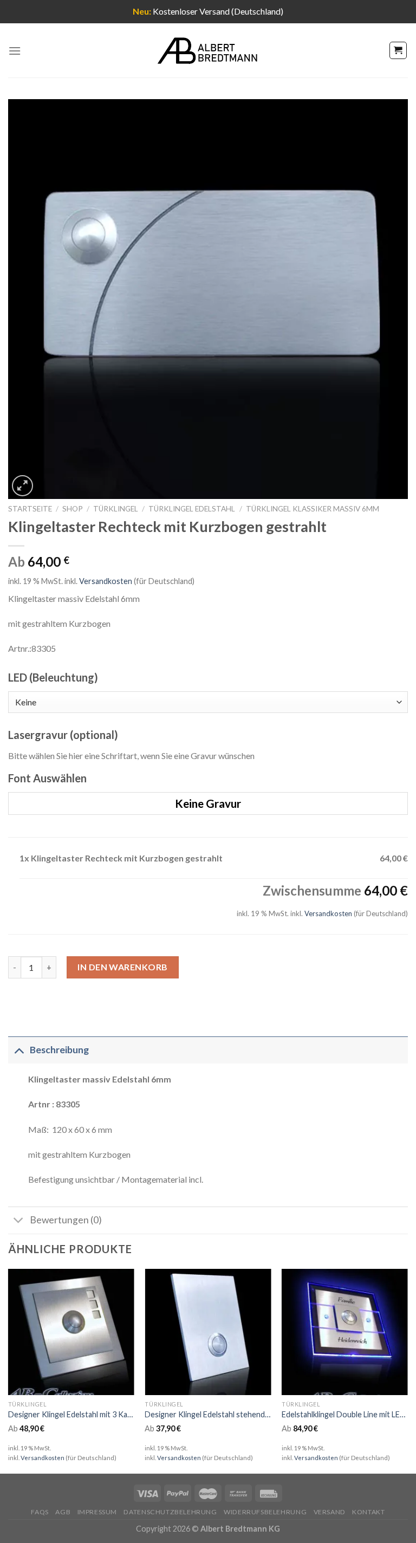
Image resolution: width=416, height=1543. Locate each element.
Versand (330, 1512)
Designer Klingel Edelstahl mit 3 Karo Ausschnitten (71, 1414)
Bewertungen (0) (66, 1220)
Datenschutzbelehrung (170, 1512)
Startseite (30, 508)
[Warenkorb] (398, 50)
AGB (62, 1512)
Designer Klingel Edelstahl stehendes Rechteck (208, 1414)
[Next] (407, 1370)
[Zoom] (22, 485)
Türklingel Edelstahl (191, 508)
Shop (72, 508)
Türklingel (115, 508)
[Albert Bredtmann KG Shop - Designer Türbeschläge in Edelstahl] (208, 51)
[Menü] (14, 50)
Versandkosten (105, 581)
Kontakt (368, 1512)
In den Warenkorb (122, 967)
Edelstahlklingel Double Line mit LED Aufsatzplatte (345, 1414)
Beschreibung (59, 1049)
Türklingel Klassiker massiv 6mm (312, 508)
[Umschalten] (18, 1049)
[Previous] (9, 1370)
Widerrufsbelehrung (265, 1512)
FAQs (39, 1512)
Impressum (97, 1512)
